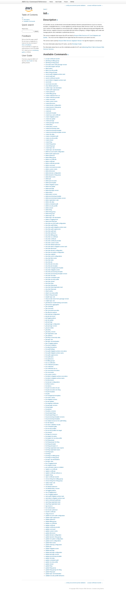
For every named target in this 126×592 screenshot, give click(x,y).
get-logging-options (50, 318)
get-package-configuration (52, 324)
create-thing (48, 142)
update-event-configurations (53, 540)
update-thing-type (50, 571)
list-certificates (49, 366)
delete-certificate (50, 161)
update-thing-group (50, 568)
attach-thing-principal (51, 72)
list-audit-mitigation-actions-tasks (54, 353)
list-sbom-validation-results (52, 424)
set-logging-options (50, 490)
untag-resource (49, 513)
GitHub (72, 1)
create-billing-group (50, 93)
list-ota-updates (49, 401)
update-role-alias (50, 558)
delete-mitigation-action (51, 184)
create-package (49, 120)
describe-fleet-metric (51, 258)
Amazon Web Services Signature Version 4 (70, 40)
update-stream (49, 564)
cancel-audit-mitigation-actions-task (55, 74)
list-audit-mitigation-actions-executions (56, 351)
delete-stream (49, 208)
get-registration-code (51, 333)
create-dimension (50, 103)
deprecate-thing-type (51, 221)
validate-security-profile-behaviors (54, 575)
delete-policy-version (51, 194)
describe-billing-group (51, 235)
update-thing (48, 566)
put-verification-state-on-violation (54, 467)
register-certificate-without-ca (53, 473)
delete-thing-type (50, 213)
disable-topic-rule (50, 297)
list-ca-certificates (50, 362)
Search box (25, 28)
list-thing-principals (50, 444)
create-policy (49, 124)
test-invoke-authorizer (51, 510)
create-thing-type (50, 146)
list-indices (48, 386)
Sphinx (102, 588)
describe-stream (50, 281)
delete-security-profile (51, 206)
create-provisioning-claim (52, 128)
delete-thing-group (50, 211)
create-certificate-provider (52, 97)
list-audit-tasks (49, 357)
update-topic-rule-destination (53, 573)
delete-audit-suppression (52, 153)
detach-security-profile (51, 293)
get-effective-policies (51, 312)
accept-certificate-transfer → (95, 5)
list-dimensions (49, 380)
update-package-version (52, 554)
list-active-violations (50, 345)
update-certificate (50, 525)
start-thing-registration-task (52, 502)
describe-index (49, 260)
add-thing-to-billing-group (52, 60)
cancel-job (48, 82)
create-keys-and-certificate (52, 115)
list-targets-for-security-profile (53, 438)
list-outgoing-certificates (52, 403)
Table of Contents (30, 15)
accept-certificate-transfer (52, 58)
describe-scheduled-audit (52, 277)
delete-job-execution (51, 180)
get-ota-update (49, 320)
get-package (48, 322)
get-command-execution (52, 310)
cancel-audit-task (50, 76)
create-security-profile (51, 138)
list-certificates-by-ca (51, 368)
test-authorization (50, 508)
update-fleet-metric (50, 542)
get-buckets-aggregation (52, 304)
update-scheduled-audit (51, 560)
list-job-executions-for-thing (53, 390)
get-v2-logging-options (51, 343)
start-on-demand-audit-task (53, 500)
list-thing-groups (49, 440)
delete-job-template (50, 182)
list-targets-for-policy (51, 436)
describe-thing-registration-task (54, 287)
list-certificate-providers (51, 364)
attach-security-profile (51, 70)
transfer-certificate (50, 511)
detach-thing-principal (51, 295)
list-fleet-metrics (49, 384)
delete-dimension (50, 171)
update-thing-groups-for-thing (53, 569)
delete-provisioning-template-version (55, 198)
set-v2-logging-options (51, 494)
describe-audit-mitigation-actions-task (55, 227)
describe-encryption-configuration (54, 252)
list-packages (49, 407)
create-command (50, 99)
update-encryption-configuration (54, 539)
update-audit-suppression (52, 517)
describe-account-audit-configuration (55, 223)
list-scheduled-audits (51, 426)
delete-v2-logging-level (51, 219)
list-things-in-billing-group (52, 455)
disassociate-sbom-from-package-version (57, 298)
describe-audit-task (50, 231)
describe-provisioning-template (54, 271)
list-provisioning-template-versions (55, 417)
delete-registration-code (52, 200)
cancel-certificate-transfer (52, 78)
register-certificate (50, 471)
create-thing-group (50, 144)
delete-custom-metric (51, 169)
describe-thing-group (51, 285)
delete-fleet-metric (50, 177)
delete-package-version (52, 190)
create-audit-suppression (52, 89)
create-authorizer (50, 91)
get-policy (48, 329)
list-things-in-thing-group (52, 457)
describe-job (48, 262)
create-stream (49, 140)
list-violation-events (50, 465)
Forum (66, 1)
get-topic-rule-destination (52, 341)
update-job (48, 546)
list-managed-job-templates (53, 395)
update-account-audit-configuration (55, 515)
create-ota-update (50, 119)
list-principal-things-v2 (51, 415)
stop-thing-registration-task (52, 504)
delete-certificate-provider (52, 163)
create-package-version (52, 122)
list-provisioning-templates (52, 419)
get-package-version (51, 326)
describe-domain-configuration (53, 250)
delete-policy (48, 192)
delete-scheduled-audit (51, 204)
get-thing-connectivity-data (52, 337)
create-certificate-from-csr (52, 95)
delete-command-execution (53, 167)
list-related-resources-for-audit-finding (55, 420)
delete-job (48, 178)
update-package (49, 550)
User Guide (58, 1)
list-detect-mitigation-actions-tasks (55, 378)
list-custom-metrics (50, 374)
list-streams (48, 432)
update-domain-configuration (53, 535)
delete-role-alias (49, 202)
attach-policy (49, 68)
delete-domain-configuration (53, 173)
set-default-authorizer (51, 486)
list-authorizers (49, 359)
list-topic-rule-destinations (52, 459)
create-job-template (50, 113)
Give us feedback (26, 45)
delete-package (49, 188)
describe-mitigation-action (52, 269)
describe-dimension (50, 248)
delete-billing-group (50, 157)
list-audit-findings (50, 349)
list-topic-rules (49, 461)
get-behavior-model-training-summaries (56, 302)
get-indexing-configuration (52, 314)
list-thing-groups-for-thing (52, 442)
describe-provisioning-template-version (56, 273)
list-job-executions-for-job (52, 388)
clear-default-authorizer (51, 86)
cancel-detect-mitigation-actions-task (55, 80)
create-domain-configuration (53, 105)
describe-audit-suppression (53, 229)
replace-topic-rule (50, 482)
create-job (48, 111)
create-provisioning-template (53, 130)
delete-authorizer (50, 155)
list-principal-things (50, 413)
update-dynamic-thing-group (53, 537)
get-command (49, 308)
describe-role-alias (50, 275)
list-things (48, 453)
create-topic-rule (50, 147)
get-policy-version (50, 331)
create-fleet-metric (50, 109)
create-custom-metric (51, 101)
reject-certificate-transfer (52, 477)
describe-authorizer (50, 233)
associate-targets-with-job (52, 66)
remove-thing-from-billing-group (54, 479)
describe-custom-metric (52, 242)
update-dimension (50, 533)
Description (27, 19)
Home (51, 1)
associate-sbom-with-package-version (56, 64)
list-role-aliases (49, 422)
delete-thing (48, 209)
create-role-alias (49, 134)
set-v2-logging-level (50, 492)
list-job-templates (50, 391)
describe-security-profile (52, 279)
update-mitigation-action (52, 548)
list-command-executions (52, 370)
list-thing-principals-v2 (51, 446)
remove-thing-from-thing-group (53, 480)
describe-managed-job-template (54, 268)
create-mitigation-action (51, 117)
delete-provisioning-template (53, 196)
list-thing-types (49, 451)
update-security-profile (51, 562)
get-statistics (49, 335)
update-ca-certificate (51, 523)
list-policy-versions (50, 411)
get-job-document (50, 316)
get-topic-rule (49, 339)
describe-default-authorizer (52, 244)
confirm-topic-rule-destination (53, 88)
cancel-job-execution (51, 84)
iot (22, 17)
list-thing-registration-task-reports (54, 448)
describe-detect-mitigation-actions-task (56, 246)
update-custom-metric (51, 531)
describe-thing (49, 283)
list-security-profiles (50, 428)
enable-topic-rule (50, 300)
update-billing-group (50, 521)
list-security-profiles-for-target (53, 430)
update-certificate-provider (52, 527)
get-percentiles (49, 328)
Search (36, 31)
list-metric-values (50, 397)
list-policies (48, 409)
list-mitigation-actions (51, 399)
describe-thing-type (50, 289)
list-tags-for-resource (51, 434)
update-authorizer (50, 519)
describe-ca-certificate (51, 237)
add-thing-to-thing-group (52, 62)
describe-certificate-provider (53, 240)
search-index (49, 484)
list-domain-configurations (52, 382)
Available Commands (29, 21)
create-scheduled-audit (51, 136)
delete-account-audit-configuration (54, 151)
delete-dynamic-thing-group (53, 175)
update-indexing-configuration (53, 544)
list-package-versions (51, 405)
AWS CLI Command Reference (34, 2)
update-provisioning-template (53, 556)
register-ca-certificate (51, 469)
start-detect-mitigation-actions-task (55, 498)
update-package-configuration (53, 552)
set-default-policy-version (52, 488)
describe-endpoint (50, 254)
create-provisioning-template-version (55, 132)
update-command (50, 529)
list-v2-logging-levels (51, 463)
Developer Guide (77, 44)
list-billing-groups (50, 360)
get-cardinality (49, 306)
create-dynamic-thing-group (53, 107)
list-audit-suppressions (51, 355)
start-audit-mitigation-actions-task (54, 496)
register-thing (49, 475)
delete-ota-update (50, 186)
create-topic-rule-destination (53, 149)
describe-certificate (50, 239)
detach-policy (49, 291)
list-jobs (47, 393)
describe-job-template (51, 266)
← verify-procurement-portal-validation (75, 5)
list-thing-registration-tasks (52, 449)
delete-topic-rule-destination (53, 217)
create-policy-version (51, 126)
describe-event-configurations (53, 256)
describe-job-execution (51, 264)
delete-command (50, 165)
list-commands (49, 372)
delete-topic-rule (49, 215)
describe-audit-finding (51, 225)
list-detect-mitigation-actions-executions (56, 376)
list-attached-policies (51, 347)
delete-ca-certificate (50, 159)
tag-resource (49, 506)
